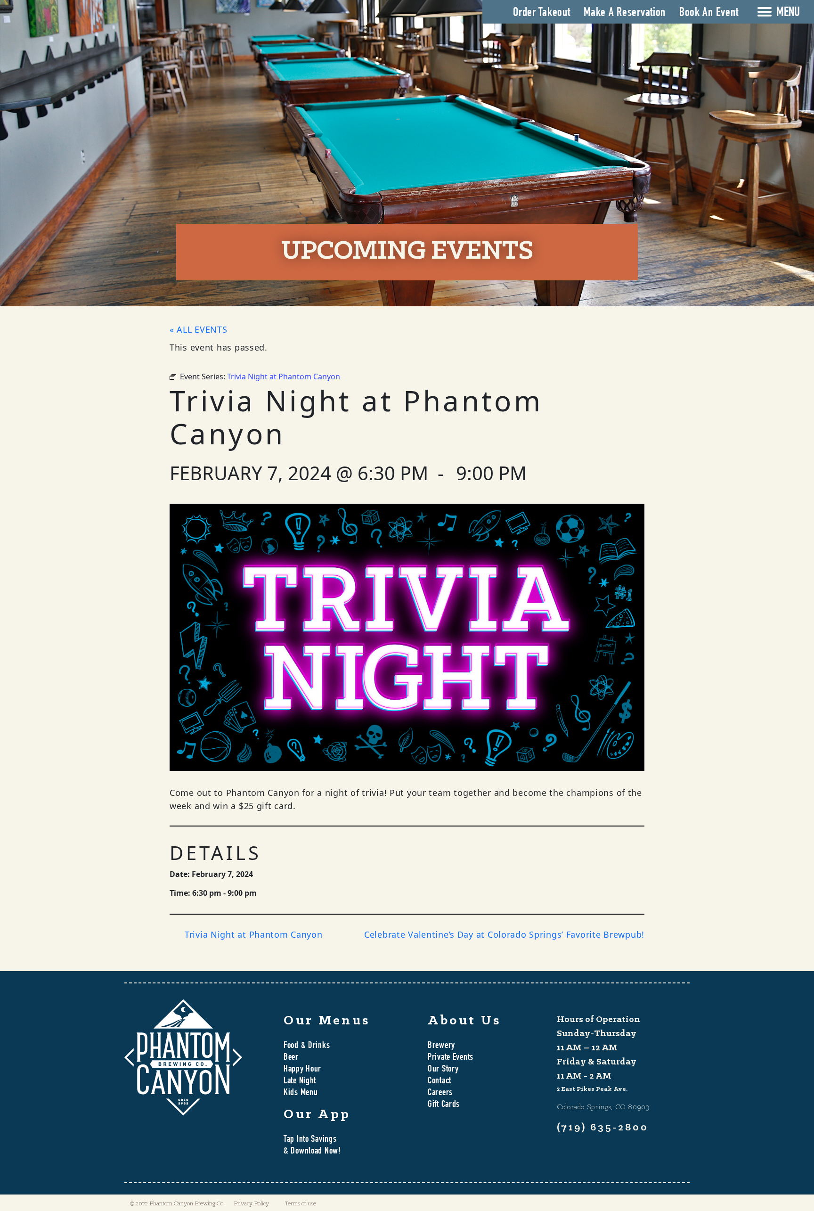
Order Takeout (541, 13)
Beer (291, 1058)
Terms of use (300, 1203)
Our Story (443, 1069)
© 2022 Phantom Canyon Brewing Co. (177, 1203)
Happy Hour (302, 1069)
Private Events (450, 1058)
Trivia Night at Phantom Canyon (254, 934)
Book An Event (708, 13)
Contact (439, 1081)
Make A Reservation (625, 13)
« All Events (199, 329)
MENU (788, 13)
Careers (440, 1093)
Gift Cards (444, 1105)
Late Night (300, 1081)
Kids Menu (300, 1093)
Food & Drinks (307, 1046)
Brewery (441, 1046)
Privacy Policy (251, 1203)
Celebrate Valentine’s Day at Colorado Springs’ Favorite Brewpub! (504, 934)
